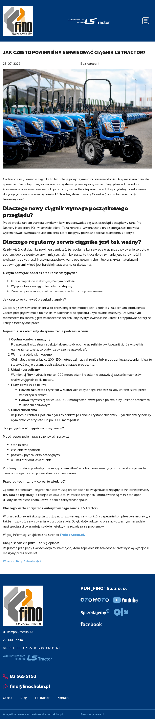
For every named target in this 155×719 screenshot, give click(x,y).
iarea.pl (99, 714)
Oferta (7, 697)
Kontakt (63, 697)
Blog (24, 697)
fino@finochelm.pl (29, 686)
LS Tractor (42, 697)
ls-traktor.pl (55, 714)
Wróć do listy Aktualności (22, 561)
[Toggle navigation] (145, 20)
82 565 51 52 (22, 676)
